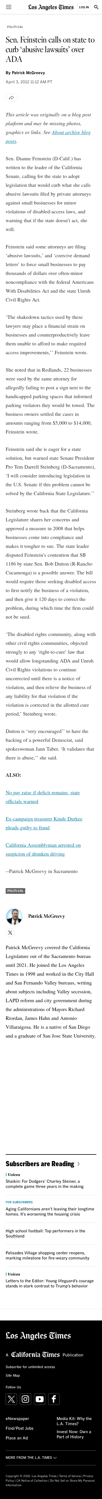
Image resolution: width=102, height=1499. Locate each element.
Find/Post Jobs (19, 1429)
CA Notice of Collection (32, 1480)
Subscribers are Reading (40, 1163)
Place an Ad (17, 1438)
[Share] (12, 98)
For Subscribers (19, 1202)
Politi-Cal (15, 27)
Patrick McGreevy (28, 73)
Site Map (13, 1376)
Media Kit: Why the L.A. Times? (74, 1421)
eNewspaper (17, 1419)
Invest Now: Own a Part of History (74, 1434)
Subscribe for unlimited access (30, 1367)
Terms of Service (70, 1476)
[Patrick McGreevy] (14, 916)
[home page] (51, 7)
